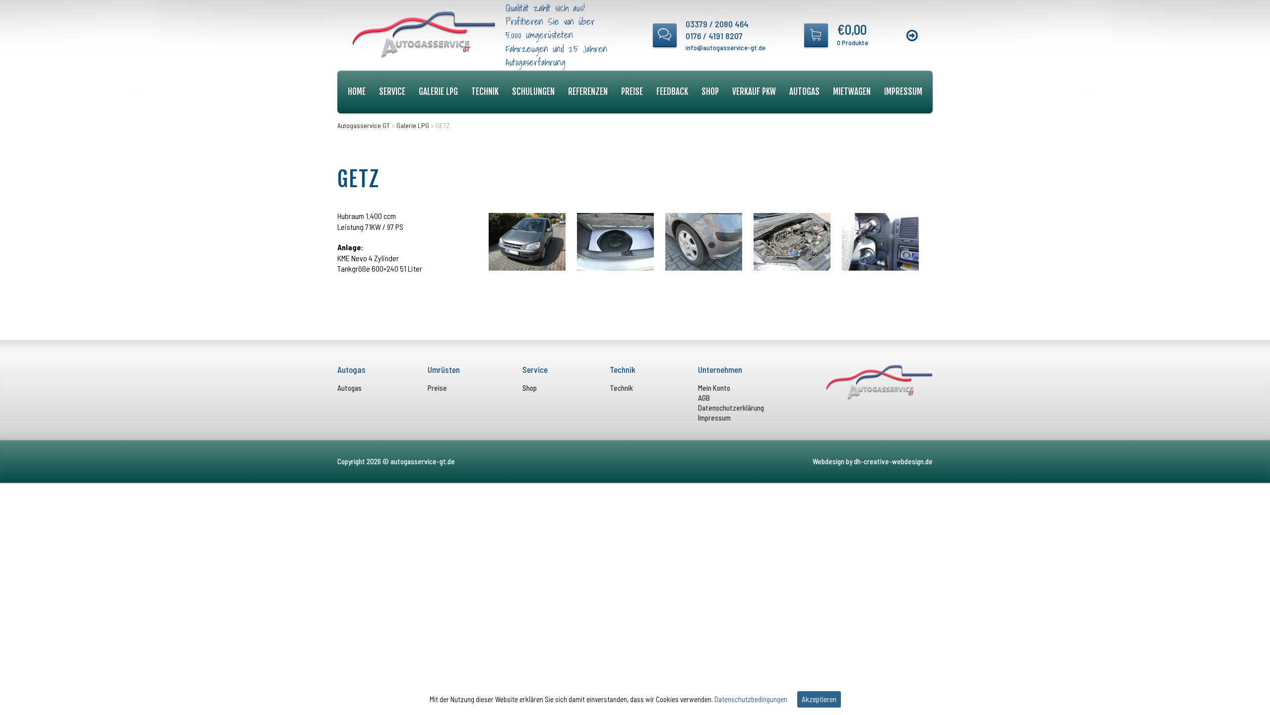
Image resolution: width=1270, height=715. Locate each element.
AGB (704, 397)
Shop (710, 91)
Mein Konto (714, 387)
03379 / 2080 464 (717, 23)
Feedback (672, 91)
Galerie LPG (438, 91)
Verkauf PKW (754, 91)
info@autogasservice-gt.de (725, 47)
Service (392, 91)
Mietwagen (852, 91)
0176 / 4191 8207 (714, 35)
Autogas (804, 91)
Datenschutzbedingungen (750, 699)
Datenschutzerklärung (731, 407)
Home (357, 91)
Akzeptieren (819, 699)
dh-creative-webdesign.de (893, 461)
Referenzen (588, 91)
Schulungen (533, 91)
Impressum (903, 91)
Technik (485, 91)
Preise (632, 91)
